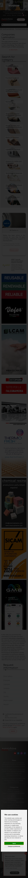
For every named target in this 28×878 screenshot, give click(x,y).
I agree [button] (14, 843)
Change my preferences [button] (14, 846)
